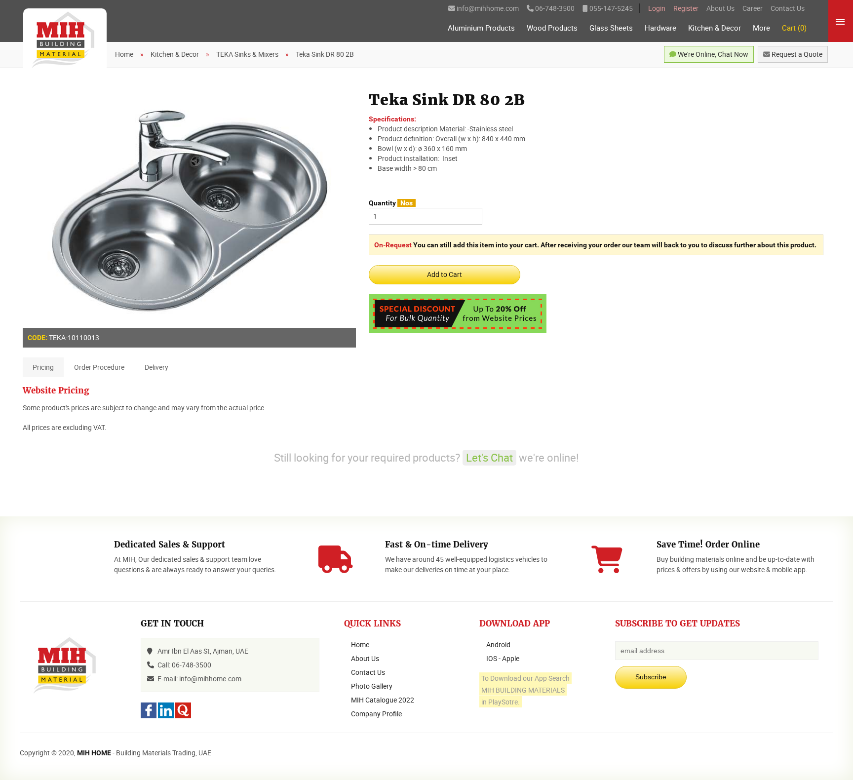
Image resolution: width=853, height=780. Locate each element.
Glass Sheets (611, 28)
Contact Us (788, 8)
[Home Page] (65, 40)
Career (752, 8)
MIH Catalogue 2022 (382, 699)
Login (656, 8)
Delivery (156, 367)
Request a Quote (796, 54)
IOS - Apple (502, 658)
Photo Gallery (371, 686)
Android (498, 644)
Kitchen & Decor (714, 28)
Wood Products (552, 28)
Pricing (43, 367)
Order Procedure (99, 367)
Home (360, 644)
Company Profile (376, 713)
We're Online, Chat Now (712, 54)
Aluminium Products (481, 28)
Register (685, 8)
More (761, 28)
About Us (720, 8)
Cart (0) (794, 28)
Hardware (660, 28)
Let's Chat (489, 457)
